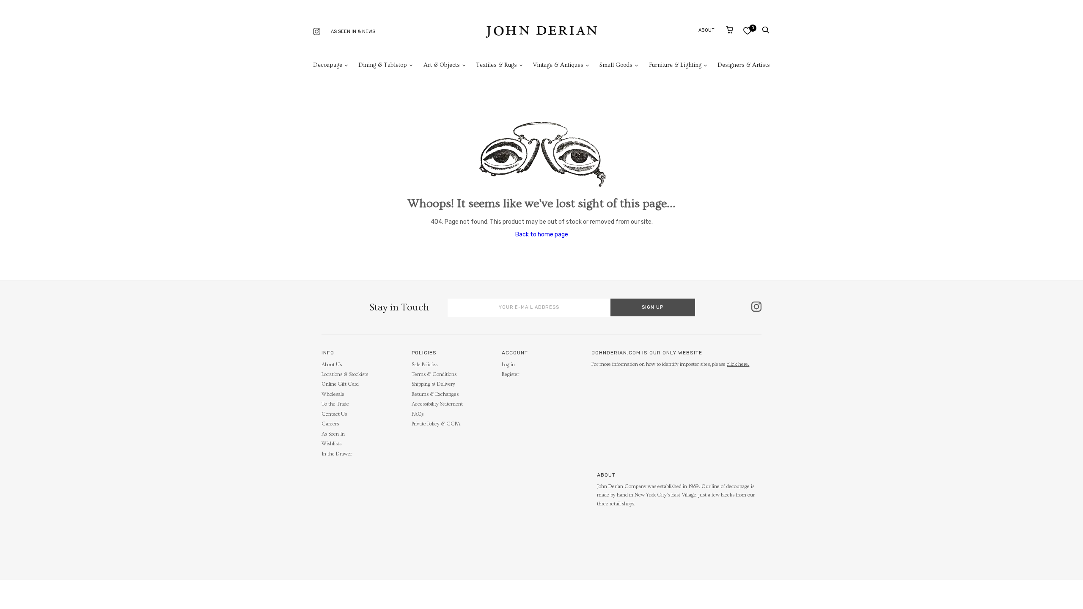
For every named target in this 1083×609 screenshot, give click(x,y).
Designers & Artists (743, 65)
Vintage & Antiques (558, 65)
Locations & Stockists (345, 374)
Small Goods (615, 65)
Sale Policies (424, 365)
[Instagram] (316, 32)
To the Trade (335, 404)
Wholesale (333, 394)
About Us (332, 365)
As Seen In (333, 434)
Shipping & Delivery (433, 384)
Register (510, 374)
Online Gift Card (340, 384)
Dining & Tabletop (382, 65)
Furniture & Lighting (675, 65)
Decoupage (327, 65)
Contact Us (334, 414)
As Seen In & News (353, 31)
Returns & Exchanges (435, 394)
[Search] (765, 30)
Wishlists (331, 444)
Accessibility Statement (437, 404)
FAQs (417, 414)
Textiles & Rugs (496, 65)
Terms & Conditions (434, 374)
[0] (747, 30)
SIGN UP (652, 307)
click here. (738, 364)
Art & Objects (441, 65)
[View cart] (729, 29)
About (706, 30)
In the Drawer (337, 454)
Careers (330, 424)
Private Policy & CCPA (436, 424)
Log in (508, 365)
